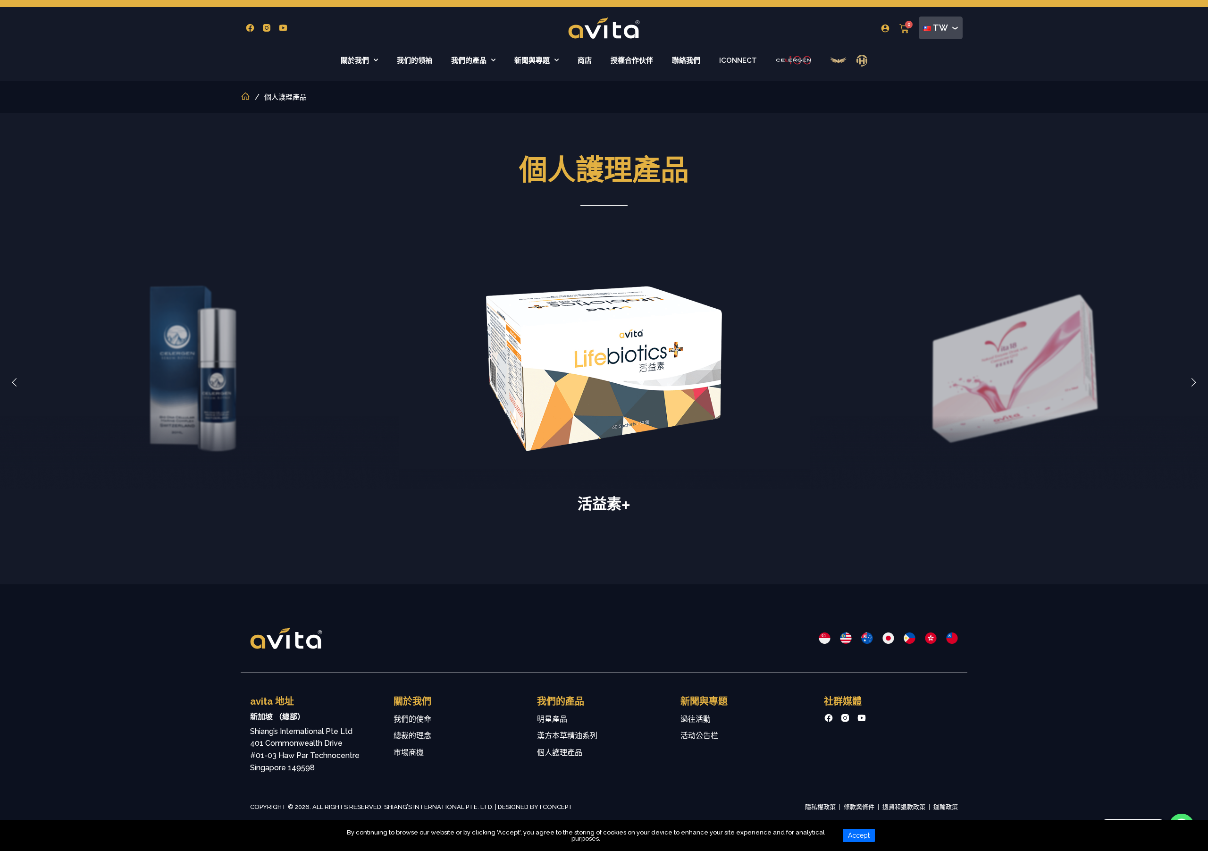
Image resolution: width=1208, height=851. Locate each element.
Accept (859, 835)
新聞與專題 (532, 60)
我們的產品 (469, 60)
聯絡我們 (686, 60)
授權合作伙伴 (632, 60)
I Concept (556, 806)
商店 (585, 60)
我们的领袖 (414, 60)
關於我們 (355, 60)
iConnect (738, 60)
